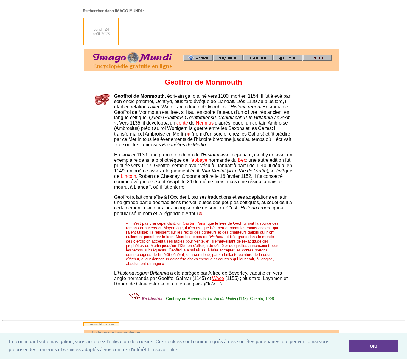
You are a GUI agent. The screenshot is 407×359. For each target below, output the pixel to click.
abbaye (199, 160)
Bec (242, 160)
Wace (218, 278)
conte (182, 122)
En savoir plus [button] (163, 349)
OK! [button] (374, 346)
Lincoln (128, 176)
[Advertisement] (230, 31)
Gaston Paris (194, 223)
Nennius (205, 122)
